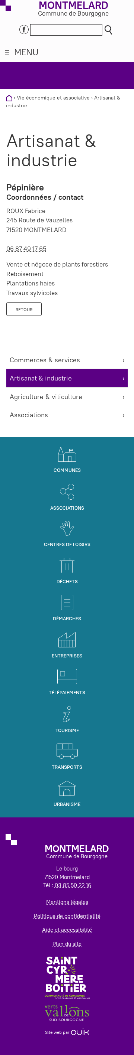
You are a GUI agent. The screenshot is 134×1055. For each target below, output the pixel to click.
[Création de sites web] (80, 1032)
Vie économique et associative (53, 97)
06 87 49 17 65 (26, 249)
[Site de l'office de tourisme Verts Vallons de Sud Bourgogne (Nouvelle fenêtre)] (67, 1012)
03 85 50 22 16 (73, 885)
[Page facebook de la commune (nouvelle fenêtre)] (24, 29)
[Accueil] (9, 97)
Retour (24, 309)
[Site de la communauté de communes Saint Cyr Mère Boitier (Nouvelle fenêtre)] (67, 977)
